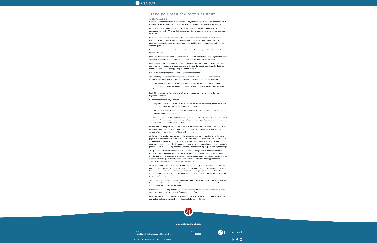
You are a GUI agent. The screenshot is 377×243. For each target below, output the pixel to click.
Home (175, 3)
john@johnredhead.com (188, 223)
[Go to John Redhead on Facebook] (237, 239)
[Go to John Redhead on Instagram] (241, 239)
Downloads (227, 3)
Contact (238, 3)
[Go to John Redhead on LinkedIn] (233, 239)
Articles (218, 3)
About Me (208, 3)
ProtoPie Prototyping (196, 3)
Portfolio (182, 3)
